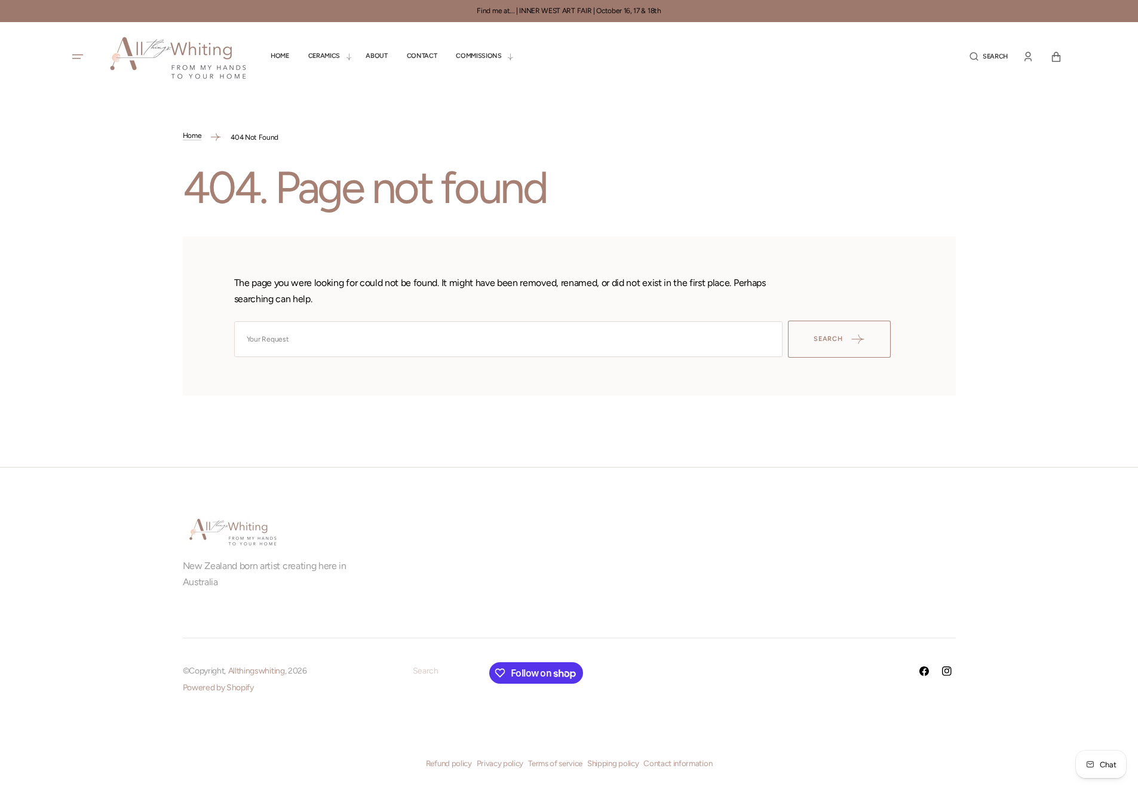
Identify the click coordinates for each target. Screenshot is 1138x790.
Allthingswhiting (256, 671)
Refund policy (449, 763)
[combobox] (508, 339)
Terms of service (555, 763)
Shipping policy (613, 763)
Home (192, 135)
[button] (989, 56)
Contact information (677, 763)
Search (425, 671)
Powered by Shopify (218, 688)
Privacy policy (500, 763)
